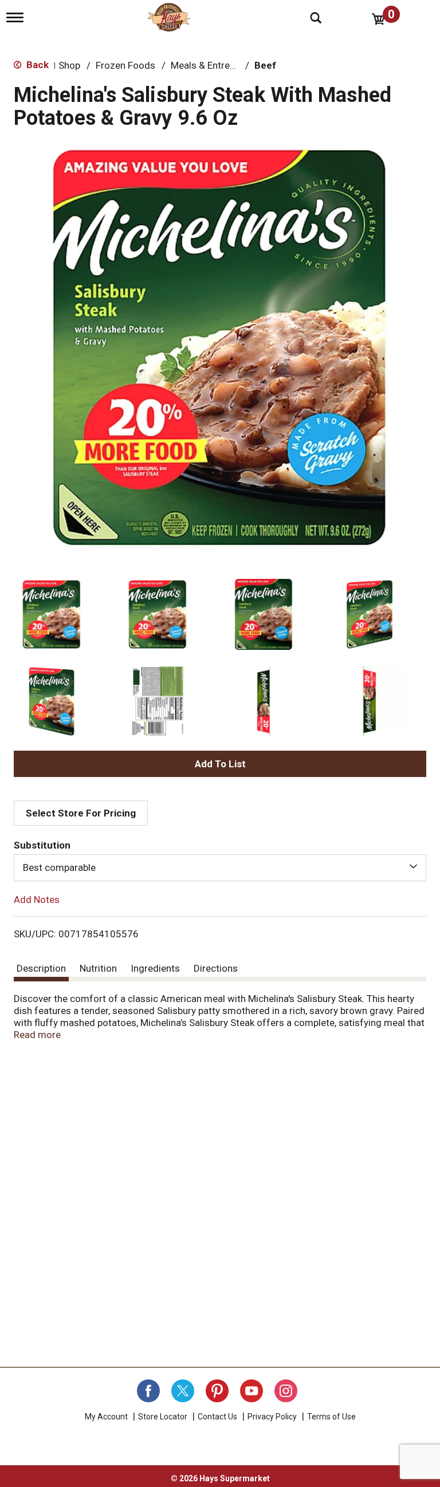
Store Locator (162, 1416)
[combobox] (220, 867)
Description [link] (41, 968)
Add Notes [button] (37, 899)
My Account (106, 1416)
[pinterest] (217, 1390)
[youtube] (251, 1390)
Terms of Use (331, 1416)
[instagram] (285, 1390)
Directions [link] (216, 968)
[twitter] (182, 1390)
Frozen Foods (125, 65)
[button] (51, 614)
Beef (265, 65)
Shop (69, 65)
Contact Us (217, 1416)
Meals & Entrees (205, 65)
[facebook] (148, 1390)
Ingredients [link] (155, 968)
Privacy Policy (272, 1416)
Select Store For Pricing (81, 813)
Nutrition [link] (98, 968)
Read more (37, 1034)
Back (36, 64)
